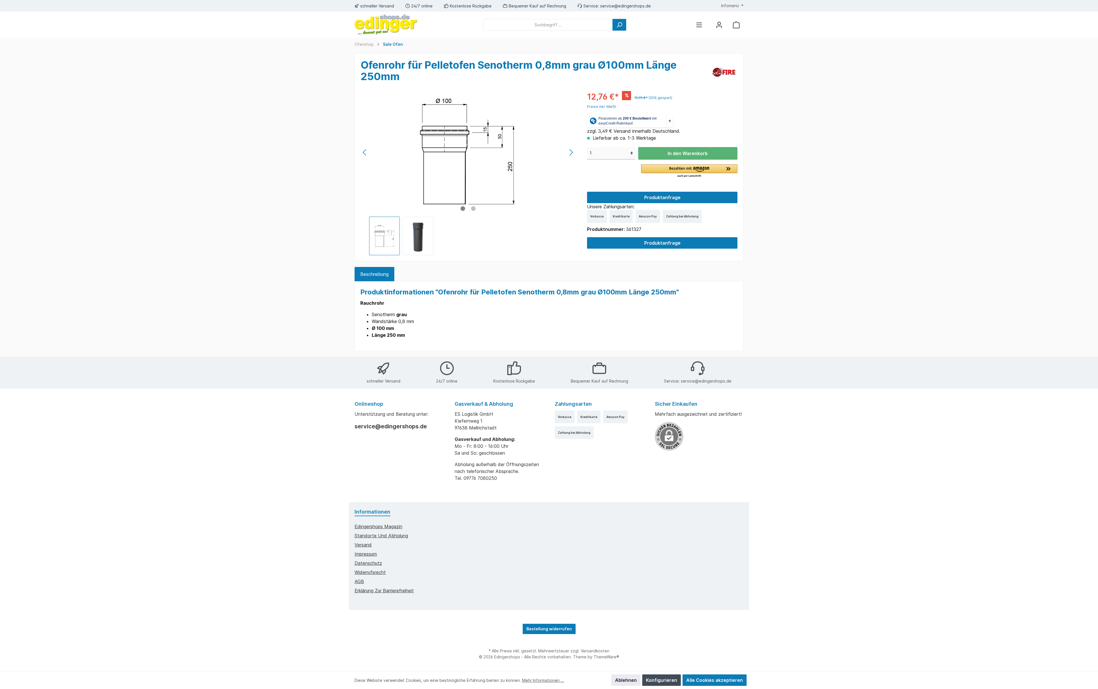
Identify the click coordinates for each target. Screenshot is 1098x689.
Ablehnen (626, 680)
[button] (689, 171)
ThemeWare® (606, 656)
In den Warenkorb (688, 153)
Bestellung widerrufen (549, 628)
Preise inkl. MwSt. (602, 106)
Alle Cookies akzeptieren (714, 680)
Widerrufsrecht (370, 572)
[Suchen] (619, 25)
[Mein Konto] (719, 25)
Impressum (366, 554)
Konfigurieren (661, 680)
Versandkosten (595, 650)
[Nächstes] (571, 152)
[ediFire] (723, 72)
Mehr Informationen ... (543, 680)
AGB (359, 581)
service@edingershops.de (625, 5)
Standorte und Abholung (381, 535)
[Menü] (699, 25)
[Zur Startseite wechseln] (386, 24)
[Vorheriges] (365, 152)
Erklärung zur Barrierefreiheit (384, 590)
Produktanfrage (662, 197)
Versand (363, 545)
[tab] (374, 274)
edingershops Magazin (378, 526)
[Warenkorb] (736, 25)
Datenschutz (368, 563)
